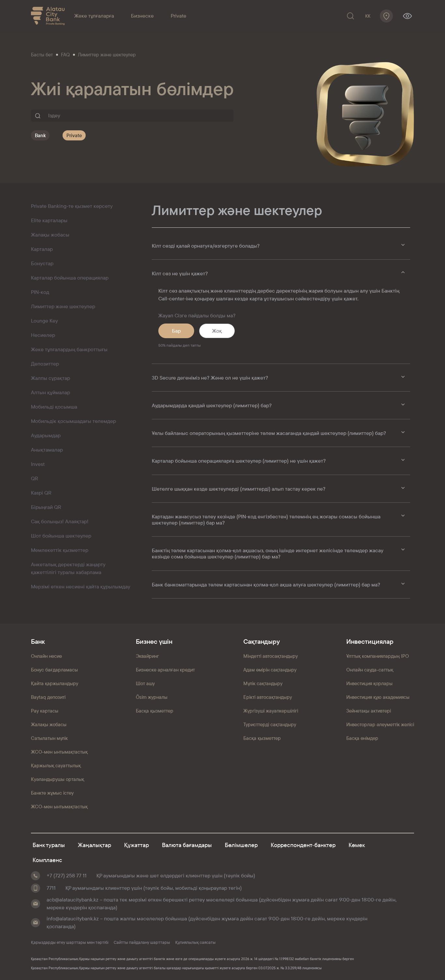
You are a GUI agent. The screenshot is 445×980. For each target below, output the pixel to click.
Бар (176, 330)
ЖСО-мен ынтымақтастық (59, 752)
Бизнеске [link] (142, 15)
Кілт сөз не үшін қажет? (180, 273)
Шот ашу (145, 683)
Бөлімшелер (241, 845)
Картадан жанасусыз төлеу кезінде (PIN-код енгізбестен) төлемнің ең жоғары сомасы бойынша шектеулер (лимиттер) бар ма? (266, 519)
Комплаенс (47, 860)
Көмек (357, 845)
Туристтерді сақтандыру (269, 724)
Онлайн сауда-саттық (369, 670)
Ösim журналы (151, 697)
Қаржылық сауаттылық (56, 765)
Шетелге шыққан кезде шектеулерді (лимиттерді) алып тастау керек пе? (238, 488)
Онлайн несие (46, 656)
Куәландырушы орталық (57, 779)
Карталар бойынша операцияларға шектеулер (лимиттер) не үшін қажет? (239, 460)
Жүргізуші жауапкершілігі (270, 711)
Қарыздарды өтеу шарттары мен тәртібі (69, 942)
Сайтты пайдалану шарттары (142, 942)
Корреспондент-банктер (303, 845)
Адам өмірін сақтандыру (269, 670)
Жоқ (217, 330)
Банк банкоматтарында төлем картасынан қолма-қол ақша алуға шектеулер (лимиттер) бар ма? (266, 584)
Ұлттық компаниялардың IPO (377, 656)
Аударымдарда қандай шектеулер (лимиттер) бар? (212, 405)
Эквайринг (147, 656)
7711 (51, 888)
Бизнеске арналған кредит (165, 670)
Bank (40, 135)
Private (74, 135)
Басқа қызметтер (154, 711)
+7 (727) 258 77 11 (67, 875)
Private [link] (178, 15)
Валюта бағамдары (187, 845)
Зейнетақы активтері (368, 711)
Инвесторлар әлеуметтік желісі (380, 724)
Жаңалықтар (94, 845)
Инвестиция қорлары (369, 683)
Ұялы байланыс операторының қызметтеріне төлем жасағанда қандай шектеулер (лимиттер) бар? (269, 433)
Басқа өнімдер (362, 738)
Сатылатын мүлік (49, 738)
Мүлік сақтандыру (262, 683)
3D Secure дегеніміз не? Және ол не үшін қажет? (210, 377)
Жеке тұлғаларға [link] (94, 15)
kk (367, 16)
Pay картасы (44, 711)
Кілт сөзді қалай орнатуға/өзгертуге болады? (206, 245)
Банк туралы (49, 845)
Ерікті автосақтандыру (267, 697)
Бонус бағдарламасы (54, 670)
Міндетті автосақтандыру (270, 656)
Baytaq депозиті (48, 697)
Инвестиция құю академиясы (377, 697)
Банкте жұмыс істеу (52, 793)
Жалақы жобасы (48, 724)
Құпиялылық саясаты (195, 942)
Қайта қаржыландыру (54, 683)
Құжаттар (136, 845)
